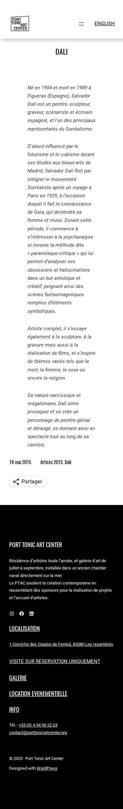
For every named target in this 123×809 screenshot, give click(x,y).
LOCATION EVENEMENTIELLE (38, 694)
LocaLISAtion (24, 628)
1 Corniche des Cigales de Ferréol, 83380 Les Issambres (61, 644)
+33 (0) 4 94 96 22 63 (38, 725)
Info (14, 709)
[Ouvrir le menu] (81, 24)
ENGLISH (104, 24)
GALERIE (18, 678)
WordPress (47, 768)
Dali (68, 461)
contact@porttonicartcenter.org (38, 732)
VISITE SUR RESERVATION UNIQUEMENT (54, 661)
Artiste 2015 (51, 461)
